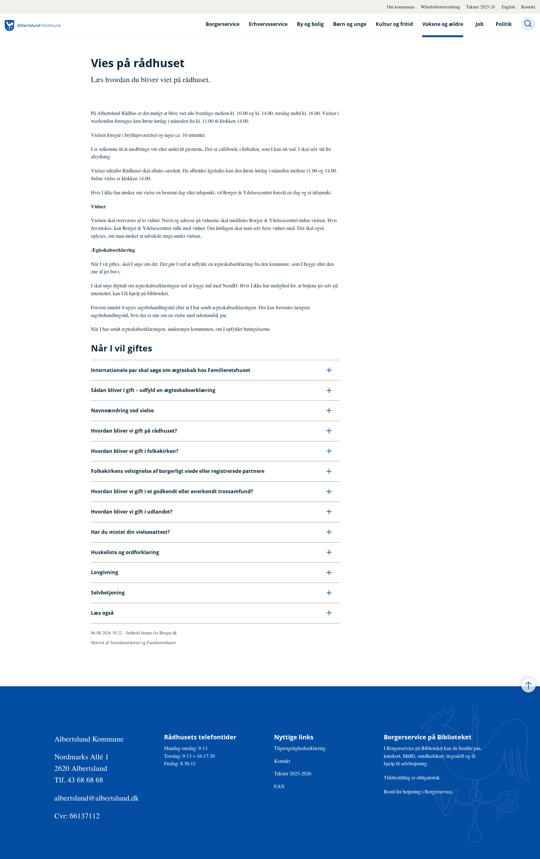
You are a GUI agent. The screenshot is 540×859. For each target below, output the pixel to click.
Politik (504, 24)
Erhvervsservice (268, 24)
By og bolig (310, 24)
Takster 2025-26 (480, 7)
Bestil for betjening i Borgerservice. (418, 791)
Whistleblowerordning (440, 7)
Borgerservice (222, 24)
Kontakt (528, 7)
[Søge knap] (528, 24)
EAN (279, 786)
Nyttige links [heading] (293, 737)
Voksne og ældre (442, 24)
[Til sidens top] (528, 685)
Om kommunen (400, 7)
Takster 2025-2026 (292, 773)
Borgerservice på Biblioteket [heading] (428, 737)
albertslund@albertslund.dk (96, 798)
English (508, 7)
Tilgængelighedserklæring (300, 748)
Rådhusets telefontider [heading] (200, 737)
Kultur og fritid (394, 24)
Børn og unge (349, 24)
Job (479, 24)
